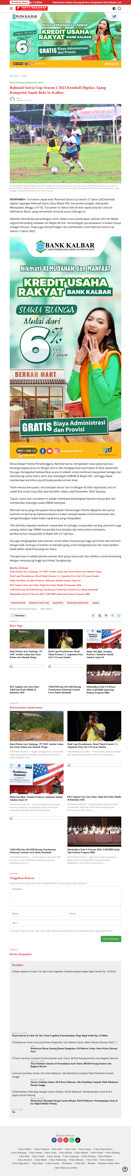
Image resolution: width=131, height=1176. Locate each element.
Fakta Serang (53, 1156)
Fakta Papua (85, 1149)
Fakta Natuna (52, 1163)
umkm (95, 603)
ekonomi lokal (18, 603)
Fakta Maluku (105, 1156)
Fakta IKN (57, 1149)
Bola (12, 82)
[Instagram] (60, 1140)
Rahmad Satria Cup (39, 603)
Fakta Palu (91, 1160)
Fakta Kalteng (113, 1152)
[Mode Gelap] (114, 8)
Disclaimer (67, 1163)
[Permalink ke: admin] (12, 98)
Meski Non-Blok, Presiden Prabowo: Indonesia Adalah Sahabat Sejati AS (45, 580)
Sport (40, 82)
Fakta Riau (37, 1163)
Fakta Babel (40, 1160)
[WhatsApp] (71, 1140)
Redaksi (91, 1163)
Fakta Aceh (70, 1149)
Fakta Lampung (71, 1156)
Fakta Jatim (51, 1152)
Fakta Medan (81, 1152)
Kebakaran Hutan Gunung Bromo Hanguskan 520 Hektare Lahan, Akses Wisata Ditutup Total (63, 2)
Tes (13, 1112)
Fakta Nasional (41, 1149)
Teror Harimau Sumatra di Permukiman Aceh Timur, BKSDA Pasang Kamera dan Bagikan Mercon (71, 1065)
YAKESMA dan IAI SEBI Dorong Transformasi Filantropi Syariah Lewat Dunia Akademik (54, 589)
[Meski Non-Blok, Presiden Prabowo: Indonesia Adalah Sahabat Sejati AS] (104, 639)
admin (19, 98)
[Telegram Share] (112, 615)
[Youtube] (66, 1140)
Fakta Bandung (18, 1152)
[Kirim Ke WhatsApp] (118, 615)
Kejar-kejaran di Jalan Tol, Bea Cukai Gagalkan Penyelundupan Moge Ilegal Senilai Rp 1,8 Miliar (60, 1035)
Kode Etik (80, 1163)
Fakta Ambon (106, 1160)
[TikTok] (77, 1140)
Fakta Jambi (38, 1156)
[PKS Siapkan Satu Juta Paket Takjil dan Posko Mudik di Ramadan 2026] (27, 674)
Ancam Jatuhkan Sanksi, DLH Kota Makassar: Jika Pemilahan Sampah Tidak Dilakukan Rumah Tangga (74, 1083)
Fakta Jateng (35, 1152)
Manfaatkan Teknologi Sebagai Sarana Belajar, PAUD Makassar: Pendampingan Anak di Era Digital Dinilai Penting (74, 1102)
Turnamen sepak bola (77, 603)
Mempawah (31, 82)
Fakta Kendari (25, 1160)
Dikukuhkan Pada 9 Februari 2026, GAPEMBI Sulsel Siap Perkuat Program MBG (50, 594)
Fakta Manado (76, 1160)
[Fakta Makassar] (31, 8)
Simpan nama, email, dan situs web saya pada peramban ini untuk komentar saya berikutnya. (62, 930)
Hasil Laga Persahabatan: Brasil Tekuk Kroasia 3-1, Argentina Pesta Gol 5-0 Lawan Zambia (54, 576)
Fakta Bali (24, 1156)
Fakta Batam (65, 1152)
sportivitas (58, 603)
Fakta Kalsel (97, 1152)
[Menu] (12, 8)
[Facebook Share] (93, 615)
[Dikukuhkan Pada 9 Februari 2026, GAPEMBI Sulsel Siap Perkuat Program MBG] (104, 674)
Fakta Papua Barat (103, 1149)
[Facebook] (54, 1140)
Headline (19, 82)
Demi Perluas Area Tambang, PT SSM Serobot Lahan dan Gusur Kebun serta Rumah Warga (56, 571)
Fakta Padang (88, 1156)
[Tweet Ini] (99, 615)
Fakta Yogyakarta (20, 1163)
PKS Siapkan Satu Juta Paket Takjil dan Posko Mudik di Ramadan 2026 (45, 585)
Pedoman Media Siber (109, 1163)
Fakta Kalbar (24, 1149)
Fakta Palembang (57, 1160)
